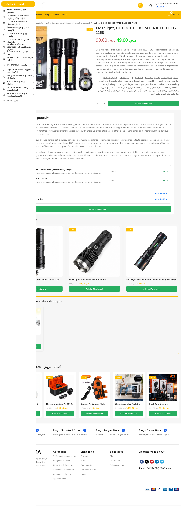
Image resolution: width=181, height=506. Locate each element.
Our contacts (86, 465)
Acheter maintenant (143, 103)
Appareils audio (59, 478)
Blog (112, 456)
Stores (83, 460)
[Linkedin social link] (157, 462)
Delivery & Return (88, 469)
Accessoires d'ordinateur (63, 469)
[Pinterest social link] (152, 462)
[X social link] (147, 462)
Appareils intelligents (62, 474)
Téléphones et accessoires (64, 456)
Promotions (86, 456)
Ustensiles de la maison (63, 465)
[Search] (140, 5)
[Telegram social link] (162, 462)
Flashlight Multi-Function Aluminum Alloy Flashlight (151, 279)
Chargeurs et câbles (61, 460)
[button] (37, 289)
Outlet (83, 474)
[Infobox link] (69, 430)
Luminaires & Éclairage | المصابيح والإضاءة (71, 23)
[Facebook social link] (142, 462)
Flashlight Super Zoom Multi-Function (87, 279)
